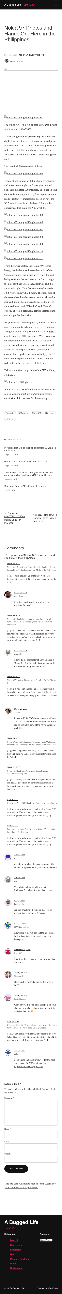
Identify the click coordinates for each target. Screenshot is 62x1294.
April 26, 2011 (13, 1021)
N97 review (23, 413)
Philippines (49, 413)
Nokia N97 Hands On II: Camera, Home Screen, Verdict (45, 518)
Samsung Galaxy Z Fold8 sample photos (24, 486)
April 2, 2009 (12, 826)
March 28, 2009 (13, 677)
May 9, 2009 (19, 900)
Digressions (16, 1245)
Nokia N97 (36, 413)
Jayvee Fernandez (17, 61)
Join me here (23, 398)
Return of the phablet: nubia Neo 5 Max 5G (25, 461)
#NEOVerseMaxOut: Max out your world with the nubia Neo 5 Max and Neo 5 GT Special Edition (28, 473)
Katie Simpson (20, 999)
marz (16, 881)
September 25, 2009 (22, 950)
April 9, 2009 (19, 877)
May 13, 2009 (20, 923)
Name (7, 1129)
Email (7, 1141)
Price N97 (10, 419)
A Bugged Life (12, 4)
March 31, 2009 (13, 767)
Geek (13, 1254)
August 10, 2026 (11, 465)
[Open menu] (56, 4)
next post (15, 389)
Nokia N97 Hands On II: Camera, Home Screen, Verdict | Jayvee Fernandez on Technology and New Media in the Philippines (30, 622)
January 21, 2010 (21, 972)
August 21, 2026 (11, 454)
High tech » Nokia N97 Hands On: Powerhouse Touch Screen (32, 803)
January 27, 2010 (21, 995)
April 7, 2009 (19, 855)
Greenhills (10, 413)
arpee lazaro (19, 596)
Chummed (18, 976)
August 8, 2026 (10, 479)
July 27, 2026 (9, 490)
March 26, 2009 (13, 564)
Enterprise (15, 1249)
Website (7, 1154)
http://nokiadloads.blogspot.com (28, 1066)
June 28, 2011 (19, 1050)
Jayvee (16, 712)
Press (13, 1263)
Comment (9, 1098)
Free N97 (18, 953)
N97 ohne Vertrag (21, 927)
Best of (14, 1240)
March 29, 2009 (20, 709)
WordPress (53, 1288)
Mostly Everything (31, 55)
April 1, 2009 (12, 800)
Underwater (16, 1268)
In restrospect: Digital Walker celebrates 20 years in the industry (30, 449)
